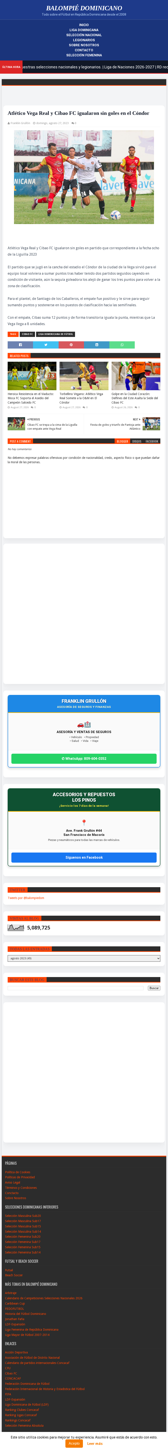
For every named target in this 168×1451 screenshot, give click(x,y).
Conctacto (12, 1193)
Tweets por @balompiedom (26, 898)
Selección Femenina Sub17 (22, 1242)
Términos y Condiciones (21, 1187)
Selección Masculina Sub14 (23, 1231)
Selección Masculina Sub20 (23, 1216)
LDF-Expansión (15, 1324)
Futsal (9, 1270)
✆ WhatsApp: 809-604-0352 (84, 759)
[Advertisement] (24, 614)
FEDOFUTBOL (14, 1308)
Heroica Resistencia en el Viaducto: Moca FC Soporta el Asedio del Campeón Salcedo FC (31, 398)
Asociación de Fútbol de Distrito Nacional (32, 1357)
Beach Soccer (14, 1275)
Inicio (84, 25)
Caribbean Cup (15, 1303)
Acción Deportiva (16, 1352)
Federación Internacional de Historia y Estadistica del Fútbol (45, 1389)
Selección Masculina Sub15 (23, 1226)
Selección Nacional (84, 35)
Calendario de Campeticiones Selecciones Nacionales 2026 (43, 1298)
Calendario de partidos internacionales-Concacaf (37, 1363)
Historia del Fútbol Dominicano (25, 1314)
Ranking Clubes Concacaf (22, 1410)
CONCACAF (13, 1378)
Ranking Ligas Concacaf (21, 1415)
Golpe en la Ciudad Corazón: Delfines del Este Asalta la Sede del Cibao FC (135, 398)
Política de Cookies (17, 1172)
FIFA (8, 1394)
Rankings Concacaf (17, 1420)
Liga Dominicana (84, 30)
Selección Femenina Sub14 (22, 1252)
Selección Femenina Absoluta (24, 1425)
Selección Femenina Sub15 (22, 1247)
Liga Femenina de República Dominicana (31, 1329)
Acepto (74, 1443)
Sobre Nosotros (84, 45)
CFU (7, 1368)
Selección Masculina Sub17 (23, 1221)
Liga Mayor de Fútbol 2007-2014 (27, 1335)
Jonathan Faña (14, 1319)
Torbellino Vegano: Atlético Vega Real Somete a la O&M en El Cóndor (81, 398)
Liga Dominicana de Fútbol (55, 334)
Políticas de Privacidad (20, 1177)
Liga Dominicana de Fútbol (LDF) (27, 1404)
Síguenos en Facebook (84, 857)
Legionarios (84, 40)
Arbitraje (10, 1293)
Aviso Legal (12, 1182)
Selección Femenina (84, 55)
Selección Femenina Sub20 (22, 1236)
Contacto (84, 50)
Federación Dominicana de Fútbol (27, 1383)
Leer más (95, 1444)
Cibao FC (27, 334)
